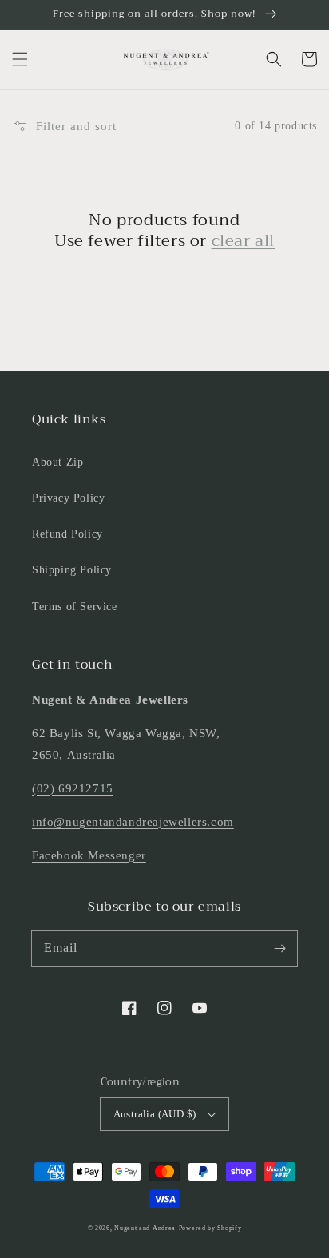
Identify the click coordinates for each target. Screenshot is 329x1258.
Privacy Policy (68, 498)
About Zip (57, 462)
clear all (243, 241)
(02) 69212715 (72, 788)
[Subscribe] (279, 948)
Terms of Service (74, 607)
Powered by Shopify (210, 1228)
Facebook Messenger (89, 855)
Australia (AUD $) (154, 1114)
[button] (20, 59)
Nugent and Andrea (145, 1228)
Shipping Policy (72, 570)
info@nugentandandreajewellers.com (133, 822)
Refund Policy (67, 534)
